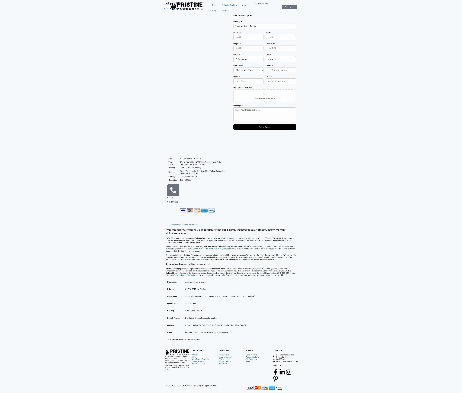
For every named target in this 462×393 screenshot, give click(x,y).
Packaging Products (229, 5)
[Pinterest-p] (276, 379)
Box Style (237, 21)
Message (238, 105)
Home (214, 5)
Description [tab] (175, 225)
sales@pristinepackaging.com (188, 275)
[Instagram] (289, 372)
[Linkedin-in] (282, 372)
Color (236, 54)
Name (236, 76)
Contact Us (225, 11)
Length (237, 32)
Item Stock (238, 65)
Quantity (270, 43)
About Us (245, 5)
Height (237, 43)
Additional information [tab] (188, 225)
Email (269, 76)
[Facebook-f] (276, 372)
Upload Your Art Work (243, 88)
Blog (214, 11)
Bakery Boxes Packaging (216, 249)
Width (269, 32)
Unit (268, 54)
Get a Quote (265, 127)
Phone (269, 65)
